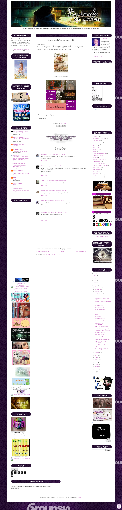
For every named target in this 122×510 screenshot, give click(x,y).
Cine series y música (99, 138)
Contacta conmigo (42, 29)
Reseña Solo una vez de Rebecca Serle (19, 166)
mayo (96, 359)
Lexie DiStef (44, 154)
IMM (94, 151)
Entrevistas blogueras (99, 153)
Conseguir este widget (101, 236)
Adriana (43, 180)
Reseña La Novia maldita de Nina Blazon (103, 302)
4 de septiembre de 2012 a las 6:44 (56, 190)
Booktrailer (96, 173)
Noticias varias (99, 296)
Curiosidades (97, 167)
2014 (95, 280)
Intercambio (77, 29)
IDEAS (15, 184)
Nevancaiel (21, 268)
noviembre (98, 289)
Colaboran (87, 29)
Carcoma (15, 145)
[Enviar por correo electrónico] (57, 126)
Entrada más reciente (43, 251)
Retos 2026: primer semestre (20, 151)
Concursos (55, 29)
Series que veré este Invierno (100, 342)
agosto (97, 352)
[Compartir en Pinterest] (65, 126)
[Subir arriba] (119, 507)
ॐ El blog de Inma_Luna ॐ (20, 131)
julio (96, 355)
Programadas (97, 161)
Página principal (28, 29)
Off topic (95, 149)
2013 (95, 282)
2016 (95, 275)
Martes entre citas (98, 159)
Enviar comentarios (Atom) (52, 254)
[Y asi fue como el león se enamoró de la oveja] (20, 271)
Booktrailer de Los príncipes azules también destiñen (103, 329)
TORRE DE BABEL (18, 149)
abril (96, 362)
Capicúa (43, 190)
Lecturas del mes (98, 177)
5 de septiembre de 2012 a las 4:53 (57, 212)
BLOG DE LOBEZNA (18, 137)
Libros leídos (66, 29)
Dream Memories (18, 188)
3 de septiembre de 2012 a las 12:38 (56, 180)
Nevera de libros (18, 170)
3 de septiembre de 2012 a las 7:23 (57, 154)
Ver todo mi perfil (97, 56)
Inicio (62, 251)
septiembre (98, 294)
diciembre (98, 287)
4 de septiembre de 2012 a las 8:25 (54, 200)
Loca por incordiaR (18, 144)
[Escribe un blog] (59, 126)
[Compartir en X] (61, 126)
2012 (95, 285)
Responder (44, 160)
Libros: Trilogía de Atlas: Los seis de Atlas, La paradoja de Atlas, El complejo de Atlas (20, 158)
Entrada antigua (81, 251)
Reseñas (95, 136)
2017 (95, 273)
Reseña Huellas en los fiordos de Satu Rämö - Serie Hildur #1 (21, 172)
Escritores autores (98, 163)
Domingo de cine (99, 305)
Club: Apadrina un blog (101, 326)
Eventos (95, 146)
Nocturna (64, 123)
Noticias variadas (100, 312)
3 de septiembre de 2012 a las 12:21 (55, 166)
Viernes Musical (99, 334)
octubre (97, 291)
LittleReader (44, 212)
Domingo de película (100, 318)
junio (96, 357)
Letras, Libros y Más (19, 163)
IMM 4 (96, 314)
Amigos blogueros (98, 175)
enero (96, 369)
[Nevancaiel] (21, 267)
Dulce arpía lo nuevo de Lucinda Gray (101, 349)
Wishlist (96, 29)
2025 (14, 179)
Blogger (79, 497)
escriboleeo (16, 155)
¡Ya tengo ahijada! (100, 309)
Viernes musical (97, 142)
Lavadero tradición (18, 133)
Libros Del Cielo (17, 183)
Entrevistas (96, 169)
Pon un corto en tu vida (100, 165)
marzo (97, 364)
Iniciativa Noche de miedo (102, 339)
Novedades (96, 140)
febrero (97, 366)
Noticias (95, 157)
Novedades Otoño (100, 337)
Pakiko (42, 200)
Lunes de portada (98, 155)
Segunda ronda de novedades (100, 324)
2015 (95, 278)
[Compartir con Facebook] (63, 126)
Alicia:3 (43, 166)
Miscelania (96, 148)
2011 (95, 372)
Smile (14, 177)
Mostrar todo (27, 195)
